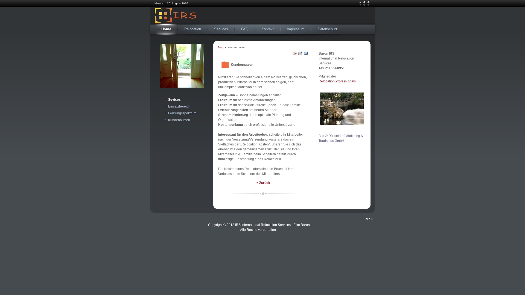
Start (220, 47)
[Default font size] (364, 3)
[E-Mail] (306, 54)
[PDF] (295, 54)
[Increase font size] (368, 3)
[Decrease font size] (360, 3)
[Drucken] (300, 54)
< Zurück (263, 183)
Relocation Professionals (337, 81)
